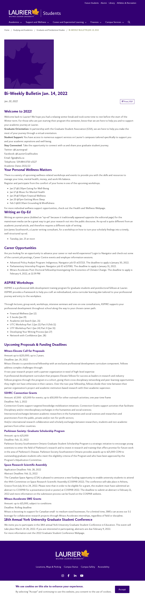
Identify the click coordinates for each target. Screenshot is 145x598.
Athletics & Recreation (126, 3)
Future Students (92, 3)
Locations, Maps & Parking (48, 566)
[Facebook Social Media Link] (69, 575)
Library (112, 3)
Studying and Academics (23, 30)
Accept (122, 589)
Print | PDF (128, 101)
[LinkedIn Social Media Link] (75, 575)
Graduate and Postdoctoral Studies (51, 30)
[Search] (129, 22)
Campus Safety (88, 566)
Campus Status (71, 566)
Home (6, 30)
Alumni (104, 3)
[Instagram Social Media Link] (63, 575)
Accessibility (103, 566)
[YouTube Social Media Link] (82, 575)
